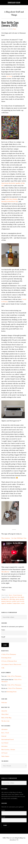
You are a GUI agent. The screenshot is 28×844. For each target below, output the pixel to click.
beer (16, 597)
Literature (4, 746)
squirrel (3, 603)
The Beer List (5, 721)
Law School (4, 743)
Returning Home (6, 657)
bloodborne (4, 599)
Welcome (4, 702)
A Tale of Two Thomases (8, 654)
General (19, 595)
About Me (4, 711)
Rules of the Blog (6, 717)
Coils (2, 668)
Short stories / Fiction (8, 749)
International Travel (7, 739)
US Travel (4, 753)
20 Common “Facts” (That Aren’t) (11, 664)
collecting (12, 599)
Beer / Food (12, 595)
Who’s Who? (5, 714)
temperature (16, 603)
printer (14, 601)
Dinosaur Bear (14, 2)
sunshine (9, 603)
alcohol (12, 597)
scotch (22, 601)
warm (22, 603)
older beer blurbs (11, 199)
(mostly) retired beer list (9, 201)
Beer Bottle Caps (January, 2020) (10, 23)
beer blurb (21, 597)
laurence (9, 601)
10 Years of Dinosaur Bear (9, 661)
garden (22, 599)
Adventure (4, 729)
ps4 (18, 601)
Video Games (5, 756)
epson (17, 599)
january (3, 601)
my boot (9, 76)
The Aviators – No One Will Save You (13, 538)
